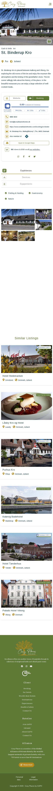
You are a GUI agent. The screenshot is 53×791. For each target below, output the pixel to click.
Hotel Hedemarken (13, 376)
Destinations (27, 700)
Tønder (8, 568)
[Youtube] (31, 666)
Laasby (8, 427)
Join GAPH (27, 724)
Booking (27, 688)
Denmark (21, 380)
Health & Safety (27, 707)
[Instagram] (26, 666)
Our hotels (27, 692)
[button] (26, 765)
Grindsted (9, 380)
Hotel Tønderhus (12, 563)
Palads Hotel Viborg (14, 610)
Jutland (17, 61)
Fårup (7, 474)
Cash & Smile (6, 49)
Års (6, 61)
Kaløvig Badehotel (13, 516)
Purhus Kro (9, 470)
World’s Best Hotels (27, 696)
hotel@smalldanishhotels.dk (20, 122)
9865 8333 (13, 117)
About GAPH (27, 732)
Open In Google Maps (26, 143)
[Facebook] (22, 666)
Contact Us (27, 711)
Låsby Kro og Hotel (13, 423)
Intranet (27, 728)
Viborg (7, 615)
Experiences (27, 703)
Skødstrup (9, 521)
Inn (14, 49)
